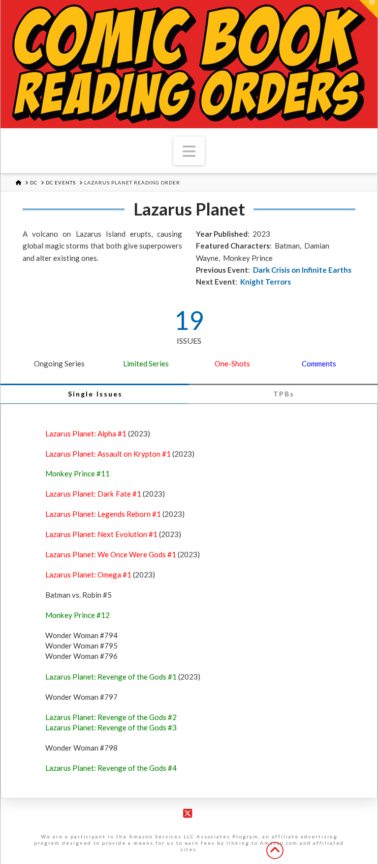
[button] (189, 151)
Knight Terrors (265, 281)
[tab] (94, 394)
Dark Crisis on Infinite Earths (302, 269)
